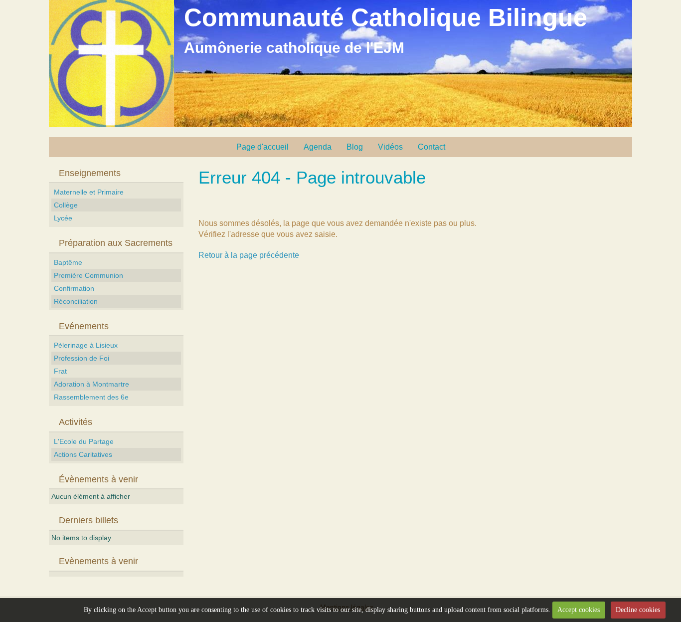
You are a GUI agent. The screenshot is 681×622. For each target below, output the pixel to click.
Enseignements (90, 173)
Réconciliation (76, 301)
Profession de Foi (81, 358)
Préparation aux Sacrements (115, 243)
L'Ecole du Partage (84, 441)
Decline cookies (638, 610)
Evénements (84, 326)
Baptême (68, 262)
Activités (75, 422)
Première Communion (88, 275)
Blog (354, 147)
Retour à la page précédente (248, 255)
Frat (60, 371)
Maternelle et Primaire (89, 192)
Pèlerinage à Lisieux (86, 345)
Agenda (318, 147)
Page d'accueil (262, 147)
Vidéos (390, 147)
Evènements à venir (98, 561)
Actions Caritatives (83, 454)
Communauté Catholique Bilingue (385, 17)
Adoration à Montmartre (91, 384)
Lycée (63, 218)
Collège (66, 205)
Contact (431, 147)
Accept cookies (578, 610)
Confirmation (74, 288)
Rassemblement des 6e (91, 397)
